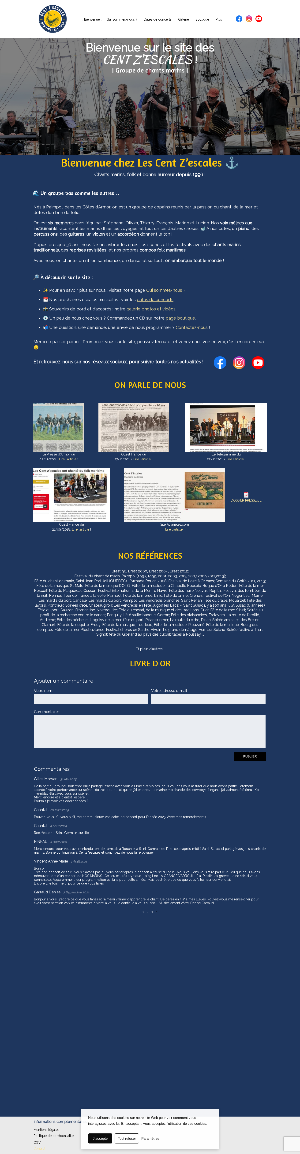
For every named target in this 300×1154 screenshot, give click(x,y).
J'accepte (100, 1138)
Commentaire (46, 712)
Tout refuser (127, 1138)
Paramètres (150, 1138)
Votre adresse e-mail (169, 690)
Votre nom (43, 690)
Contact (39, 1148)
